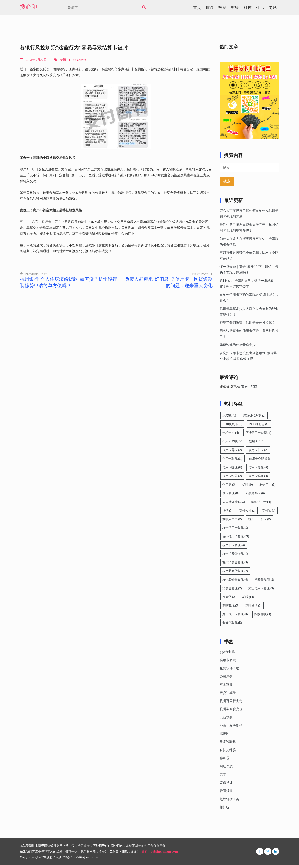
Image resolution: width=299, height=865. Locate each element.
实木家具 (226, 684)
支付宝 (268, 510)
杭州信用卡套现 (235, 536)
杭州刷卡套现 (233, 545)
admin (81, 60)
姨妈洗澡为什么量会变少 (238, 345)
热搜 (222, 7)
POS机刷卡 (232, 424)
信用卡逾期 (258, 476)
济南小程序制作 (231, 725)
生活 (260, 7)
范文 (223, 774)
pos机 (229, 415)
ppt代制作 (227, 652)
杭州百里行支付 (231, 701)
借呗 (247, 485)
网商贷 (229, 597)
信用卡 (256, 441)
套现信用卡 (261, 502)
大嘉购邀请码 (233, 502)
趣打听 (224, 807)
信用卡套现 (259, 459)
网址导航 (226, 766)
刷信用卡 (267, 485)
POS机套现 (259, 424)
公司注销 (226, 676)
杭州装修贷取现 (235, 571)
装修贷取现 (232, 623)
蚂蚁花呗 (262, 614)
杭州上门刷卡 (259, 519)
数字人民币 (232, 519)
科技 (248, 7)
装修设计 (226, 782)
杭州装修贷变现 (231, 709)
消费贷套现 (232, 588)
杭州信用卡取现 (235, 528)
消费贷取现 (264, 580)
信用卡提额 (258, 467)
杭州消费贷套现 (235, 562)
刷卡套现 (230, 493)
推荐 (210, 7)
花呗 (248, 597)
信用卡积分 (232, 476)
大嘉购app (255, 493)
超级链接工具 (229, 799)
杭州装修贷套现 (235, 580)
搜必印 (28, 7)
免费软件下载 (229, 668)
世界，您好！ (251, 386)
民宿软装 (226, 717)
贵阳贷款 (226, 791)
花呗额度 (253, 605)
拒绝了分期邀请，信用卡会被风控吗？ (247, 323)
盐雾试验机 (228, 742)
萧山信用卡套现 (235, 614)
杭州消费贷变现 (235, 554)
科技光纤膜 (228, 750)
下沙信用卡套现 (258, 433)
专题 (273, 7)
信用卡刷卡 (258, 450)
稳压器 (224, 758)
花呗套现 (230, 605)
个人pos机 (232, 441)
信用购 (229, 485)
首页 (197, 7)
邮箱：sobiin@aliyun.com (160, 852)
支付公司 (247, 510)
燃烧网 (224, 733)
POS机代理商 (254, 415)
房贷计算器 (228, 693)
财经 (235, 7)
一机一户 (230, 433)
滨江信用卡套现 (261, 588)
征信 (227, 510)
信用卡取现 (232, 459)
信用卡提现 (232, 467)
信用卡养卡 (232, 450)
